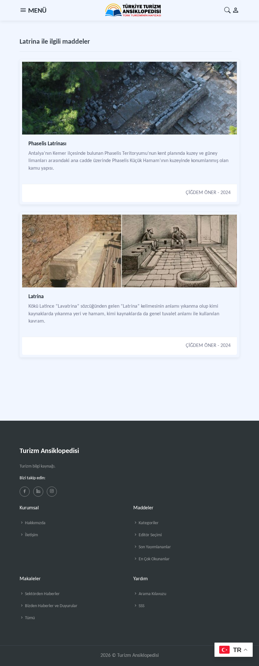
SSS (141, 606)
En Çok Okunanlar (154, 559)
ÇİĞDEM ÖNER (201, 192)
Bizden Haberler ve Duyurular (50, 606)
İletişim (31, 535)
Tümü (29, 618)
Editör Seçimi (150, 535)
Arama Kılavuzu (152, 594)
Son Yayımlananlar (154, 547)
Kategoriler (148, 523)
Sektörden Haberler (42, 594)
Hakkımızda (34, 523)
